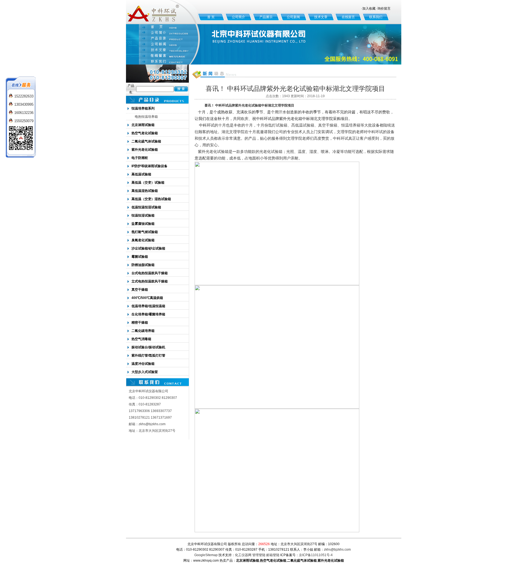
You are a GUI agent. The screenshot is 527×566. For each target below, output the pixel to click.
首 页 (211, 17)
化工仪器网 (243, 555)
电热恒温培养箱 (146, 117)
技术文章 (320, 17)
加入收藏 (368, 8)
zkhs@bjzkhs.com (337, 549)
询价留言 (384, 8)
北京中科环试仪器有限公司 (161, 12)
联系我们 (375, 17)
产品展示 (266, 17)
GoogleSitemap (206, 555)
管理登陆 (258, 555)
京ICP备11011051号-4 (316, 555)
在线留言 (348, 17)
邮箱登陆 (272, 555)
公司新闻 (293, 17)
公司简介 (238, 17)
